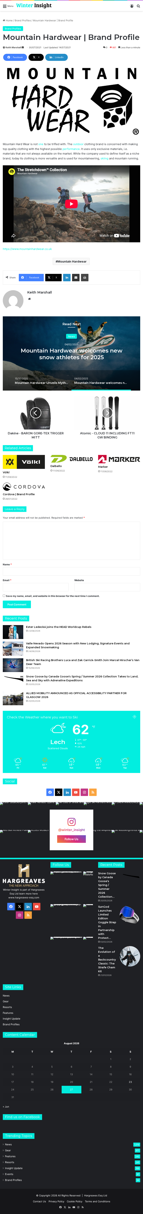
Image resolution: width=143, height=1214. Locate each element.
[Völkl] (24, 462)
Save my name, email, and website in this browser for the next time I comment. (53, 595)
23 (130, 1081)
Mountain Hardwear (72, 261)
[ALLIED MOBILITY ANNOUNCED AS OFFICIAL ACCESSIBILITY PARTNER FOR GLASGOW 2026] (13, 698)
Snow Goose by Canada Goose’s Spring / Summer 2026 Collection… (107, 885)
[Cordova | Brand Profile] (24, 487)
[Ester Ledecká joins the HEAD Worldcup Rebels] (13, 632)
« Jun (6, 1106)
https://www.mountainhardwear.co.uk (27, 249)
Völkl (6, 472)
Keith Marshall (13, 47)
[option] (71, 353)
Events (9, 1174)
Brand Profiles (23, 20)
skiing (104, 158)
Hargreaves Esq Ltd (95, 1195)
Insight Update (11, 1018)
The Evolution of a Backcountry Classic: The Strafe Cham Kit (107, 959)
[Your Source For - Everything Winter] (34, 5)
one (40, 144)
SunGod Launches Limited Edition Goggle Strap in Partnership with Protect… (107, 922)
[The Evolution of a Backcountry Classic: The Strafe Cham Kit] (130, 956)
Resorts (7, 1007)
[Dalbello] (71, 459)
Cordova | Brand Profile (19, 494)
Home (9, 20)
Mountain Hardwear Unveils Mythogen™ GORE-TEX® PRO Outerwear (72, 354)
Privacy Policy (56, 1201)
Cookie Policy (74, 1201)
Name (7, 564)
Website (79, 580)
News (6, 995)
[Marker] (119, 459)
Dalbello (56, 466)
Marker (103, 466)
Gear (71, 336)
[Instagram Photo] (14, 816)
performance (71, 149)
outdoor (78, 144)
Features (8, 1012)
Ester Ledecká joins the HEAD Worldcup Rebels (58, 627)
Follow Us (71, 839)
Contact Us (39, 1201)
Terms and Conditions (97, 1201)
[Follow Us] (71, 824)
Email (7, 580)
